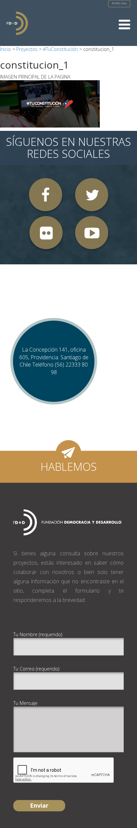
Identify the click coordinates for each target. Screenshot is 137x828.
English (119, 3)
